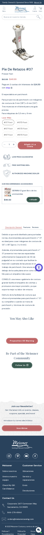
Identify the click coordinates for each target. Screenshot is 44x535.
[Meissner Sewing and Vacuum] (22, 9)
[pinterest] (17, 456)
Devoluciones (29, 490)
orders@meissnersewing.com (20, 519)
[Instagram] (8, 456)
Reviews (35, 227)
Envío (25, 485)
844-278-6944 (14, 512)
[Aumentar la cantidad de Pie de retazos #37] (13, 144)
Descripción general (13, 227)
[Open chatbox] (38, 529)
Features (26, 227)
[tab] (13, 227)
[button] (4, 9)
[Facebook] (35, 456)
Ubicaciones (28, 471)
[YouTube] (26, 456)
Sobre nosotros (9, 471)
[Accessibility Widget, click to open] (39, 267)
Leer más (6, 117)
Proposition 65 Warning (22, 341)
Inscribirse (22, 428)
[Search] (38, 17)
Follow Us (20, 365)
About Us (38, 2)
